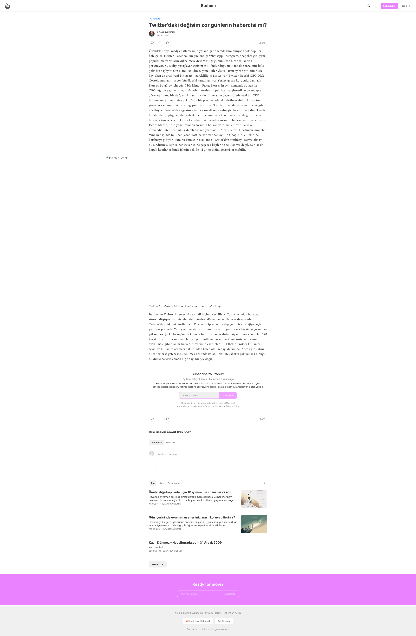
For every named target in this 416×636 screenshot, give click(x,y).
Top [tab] (153, 483)
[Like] (152, 43)
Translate (156, 19)
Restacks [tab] (170, 442)
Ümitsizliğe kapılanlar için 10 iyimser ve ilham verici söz (190, 492)
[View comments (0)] (160, 43)
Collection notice (232, 612)
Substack (192, 629)
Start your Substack (199, 621)
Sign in (406, 5)
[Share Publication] (376, 6)
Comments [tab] (156, 442)
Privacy (209, 612)
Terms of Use (223, 402)
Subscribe (389, 5)
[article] (208, 500)
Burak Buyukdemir (166, 32)
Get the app (224, 621)
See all (155, 564)
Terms (218, 612)
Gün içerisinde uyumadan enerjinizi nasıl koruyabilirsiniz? (192, 517)
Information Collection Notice (207, 406)
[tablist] (163, 442)
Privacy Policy (232, 406)
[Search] (369, 6)
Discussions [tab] (174, 483)
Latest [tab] (161, 483)
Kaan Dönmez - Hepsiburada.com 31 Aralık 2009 (185, 542)
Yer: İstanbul (156, 547)
